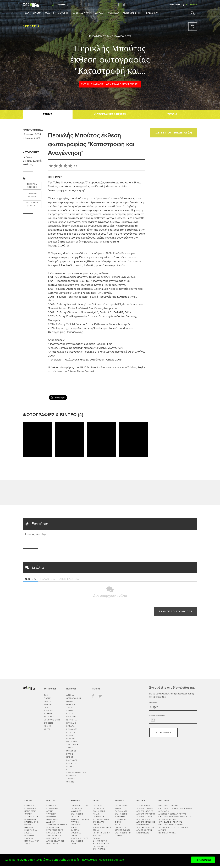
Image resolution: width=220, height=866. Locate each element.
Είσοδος (175, 4)
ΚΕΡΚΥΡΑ (70, 732)
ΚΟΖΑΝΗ (70, 738)
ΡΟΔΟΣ (69, 735)
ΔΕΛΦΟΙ (70, 766)
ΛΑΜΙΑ (69, 748)
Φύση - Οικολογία (120, 826)
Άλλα (27, 844)
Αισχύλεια (163, 811)
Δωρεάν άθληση (145, 827)
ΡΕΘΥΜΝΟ (71, 717)
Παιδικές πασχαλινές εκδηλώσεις (99, 808)
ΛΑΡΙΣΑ (70, 711)
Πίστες (74, 844)
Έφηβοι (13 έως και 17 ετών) (101, 847)
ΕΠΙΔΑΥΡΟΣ (72, 763)
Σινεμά (37, 13)
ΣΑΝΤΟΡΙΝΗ (72, 745)
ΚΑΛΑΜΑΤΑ (71, 729)
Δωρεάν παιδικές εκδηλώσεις (145, 823)
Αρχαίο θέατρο (54, 836)
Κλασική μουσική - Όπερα (80, 818)
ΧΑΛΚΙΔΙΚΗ (72, 723)
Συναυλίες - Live (79, 806)
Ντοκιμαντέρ (31, 841)
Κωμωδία (29, 806)
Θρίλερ (28, 814)
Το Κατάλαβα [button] (203, 859)
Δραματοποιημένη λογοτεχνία (56, 826)
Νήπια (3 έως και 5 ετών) (102, 834)
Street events (122, 830)
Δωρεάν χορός (144, 817)
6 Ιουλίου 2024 (121, 36)
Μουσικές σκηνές (76, 834)
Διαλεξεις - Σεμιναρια (120, 818)
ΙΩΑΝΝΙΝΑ (71, 720)
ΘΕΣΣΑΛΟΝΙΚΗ (73, 698)
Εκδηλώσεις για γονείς (123, 834)
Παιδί (75, 13)
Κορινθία (71, 776)
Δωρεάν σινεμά (144, 809)
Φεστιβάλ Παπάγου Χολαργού (174, 817)
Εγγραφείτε (163, 733)
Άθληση (48, 726)
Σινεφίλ (28, 838)
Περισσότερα (151, 13)
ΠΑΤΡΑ (69, 701)
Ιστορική (29, 836)
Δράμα (49, 811)
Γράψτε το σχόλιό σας (175, 612)
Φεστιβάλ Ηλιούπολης (170, 825)
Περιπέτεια (30, 811)
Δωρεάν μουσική (145, 814)
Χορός (47, 729)
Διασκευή (51, 822)
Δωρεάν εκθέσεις (145, 819)
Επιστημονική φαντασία (32, 823)
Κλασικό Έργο (53, 833)
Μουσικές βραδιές (76, 826)
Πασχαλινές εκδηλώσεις (121, 812)
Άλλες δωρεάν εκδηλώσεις (144, 831)
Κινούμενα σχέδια (30, 831)
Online (70, 782)
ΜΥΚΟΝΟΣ (71, 751)
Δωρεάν (99, 13)
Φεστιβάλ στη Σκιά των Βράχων (175, 809)
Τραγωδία (51, 814)
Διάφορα (86, 13)
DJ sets (75, 830)
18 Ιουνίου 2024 (99, 36)
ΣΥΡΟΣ (69, 754)
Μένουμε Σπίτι (132, 13)
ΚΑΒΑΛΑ (70, 726)
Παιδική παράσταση (98, 815)
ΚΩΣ (68, 769)
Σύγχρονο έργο (54, 830)
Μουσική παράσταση (52, 818)
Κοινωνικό (52, 809)
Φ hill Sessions (167, 819)
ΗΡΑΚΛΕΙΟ (71, 704)
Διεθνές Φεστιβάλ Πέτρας (172, 814)
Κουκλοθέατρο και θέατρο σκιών (101, 822)
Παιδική (28, 827)
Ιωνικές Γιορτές (167, 833)
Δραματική (30, 819)
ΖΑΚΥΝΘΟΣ (72, 760)
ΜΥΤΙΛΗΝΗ (71, 742)
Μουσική (63, 13)
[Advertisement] (197, 352)
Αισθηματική (31, 817)
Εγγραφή (191, 4)
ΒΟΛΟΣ (69, 714)
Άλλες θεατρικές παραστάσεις (55, 842)
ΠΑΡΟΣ (69, 757)
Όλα (27, 13)
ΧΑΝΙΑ (69, 707)
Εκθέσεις (31, 26)
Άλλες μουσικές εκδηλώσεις (79, 839)
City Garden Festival (170, 822)
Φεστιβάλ (113, 13)
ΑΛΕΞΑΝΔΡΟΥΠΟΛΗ (76, 773)
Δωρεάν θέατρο (144, 811)
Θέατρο (49, 13)
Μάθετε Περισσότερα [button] (111, 859)
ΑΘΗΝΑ (70, 695)
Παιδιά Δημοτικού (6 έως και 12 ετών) (101, 840)
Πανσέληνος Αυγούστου (122, 807)
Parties (75, 822)
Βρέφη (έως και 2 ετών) (102, 828)
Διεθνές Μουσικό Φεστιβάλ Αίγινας (173, 828)
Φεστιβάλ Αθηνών (168, 806)
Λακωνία (71, 779)
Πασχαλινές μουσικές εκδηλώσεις (77, 811)
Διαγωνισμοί (143, 806)
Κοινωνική (30, 809)
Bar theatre (53, 838)
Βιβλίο (118, 822)
